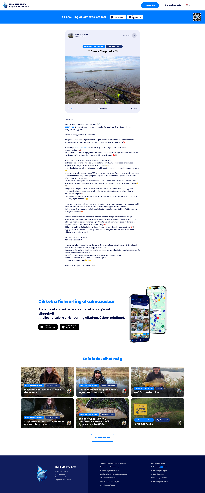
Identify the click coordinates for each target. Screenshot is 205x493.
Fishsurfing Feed (157, 474)
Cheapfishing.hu (82, 147)
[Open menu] (199, 5)
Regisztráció (149, 5)
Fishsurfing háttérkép (159, 482)
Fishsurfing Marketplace (109, 471)
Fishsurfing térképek (159, 471)
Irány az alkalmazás (172, 5)
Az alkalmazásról (158, 463)
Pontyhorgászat (114, 46)
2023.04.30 (69, 127)
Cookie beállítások (107, 485)
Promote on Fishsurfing (109, 467)
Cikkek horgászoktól (159, 478)
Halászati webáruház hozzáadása (113, 474)
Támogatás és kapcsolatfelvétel (113, 463)
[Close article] (134, 35)
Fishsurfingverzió (159, 467)
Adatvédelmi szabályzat (110, 482)
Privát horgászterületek (93, 46)
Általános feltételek (108, 478)
